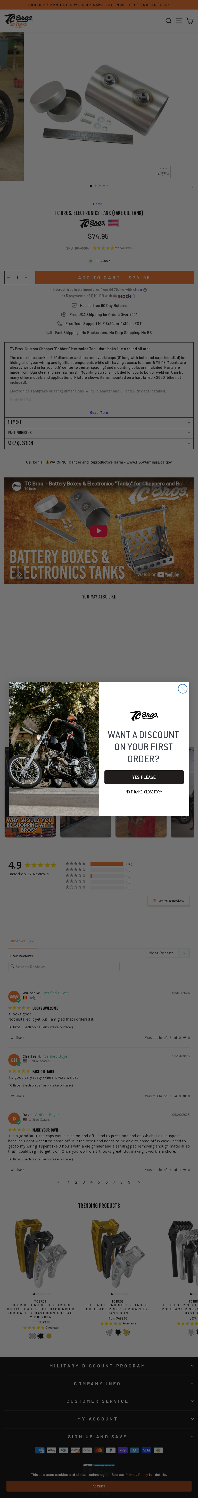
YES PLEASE (144, 777)
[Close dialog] (182, 688)
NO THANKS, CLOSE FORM (144, 792)
